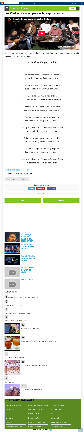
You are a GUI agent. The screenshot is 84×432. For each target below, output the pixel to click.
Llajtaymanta (10, 409)
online (53, 414)
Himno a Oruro (33, 414)
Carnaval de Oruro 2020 (14, 426)
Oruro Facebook (57, 427)
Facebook (51, 188)
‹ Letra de (23, 200)
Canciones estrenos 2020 (14, 405)
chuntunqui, (11, 179)
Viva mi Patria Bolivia (36, 409)
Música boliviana (19, 8)
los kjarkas (24, 179)
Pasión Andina (10, 414)
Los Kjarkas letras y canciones (18, 170)
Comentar (42, 193)
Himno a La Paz (34, 418)
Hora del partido (56, 409)
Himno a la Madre (34, 427)
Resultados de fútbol (58, 422)
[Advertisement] (42, 217)
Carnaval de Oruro (57, 405)
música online (56, 418)
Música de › (61, 200)
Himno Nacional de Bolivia (38, 405)
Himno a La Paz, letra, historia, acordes (23, 297)
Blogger (50, 430)
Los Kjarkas (9, 418)
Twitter (31, 188)
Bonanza (9, 422)
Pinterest (40, 188)
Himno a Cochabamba (36, 422)
